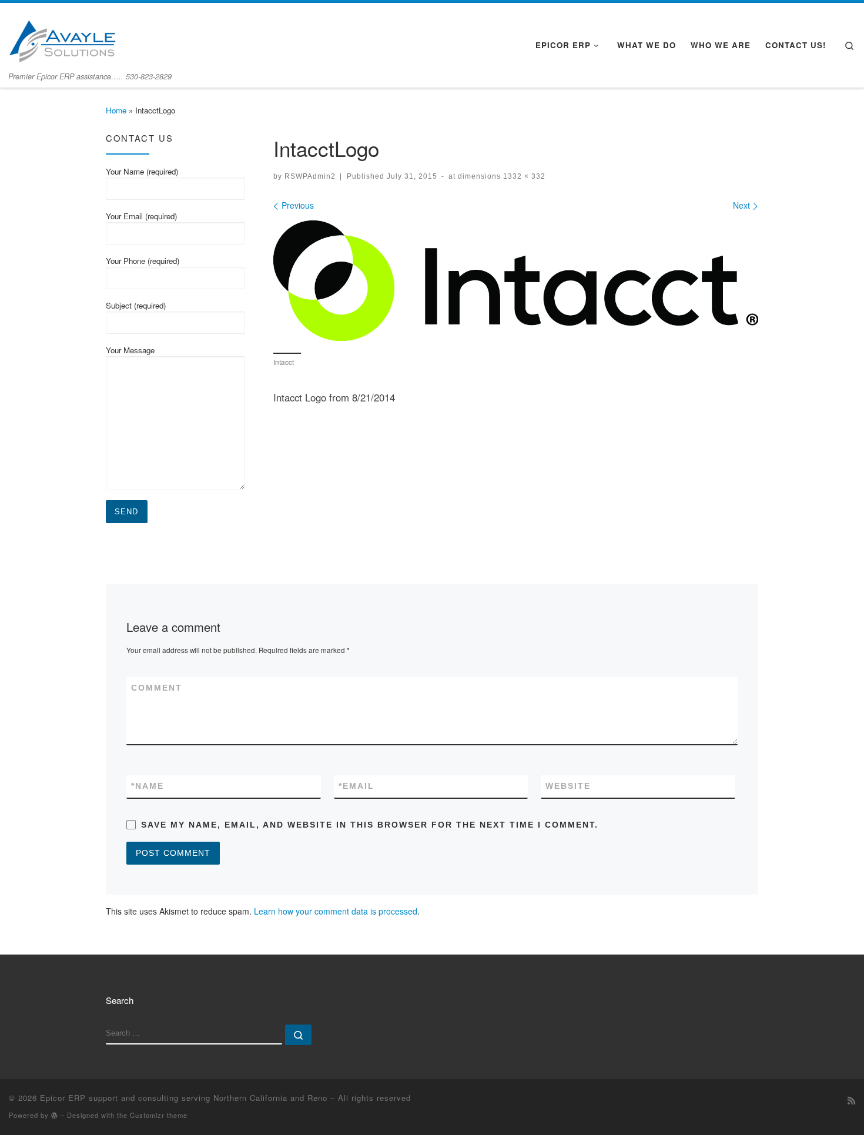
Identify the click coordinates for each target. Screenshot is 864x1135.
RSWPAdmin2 (310, 176)
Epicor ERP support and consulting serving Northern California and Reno (183, 1097)
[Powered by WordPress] (54, 1115)
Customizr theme (158, 1115)
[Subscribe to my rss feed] (851, 1100)
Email (356, 786)
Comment (156, 687)
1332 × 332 (523, 176)
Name (147, 786)
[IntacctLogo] (515, 280)
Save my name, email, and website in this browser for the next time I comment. (369, 824)
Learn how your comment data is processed (335, 911)
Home (116, 110)
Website (568, 786)
